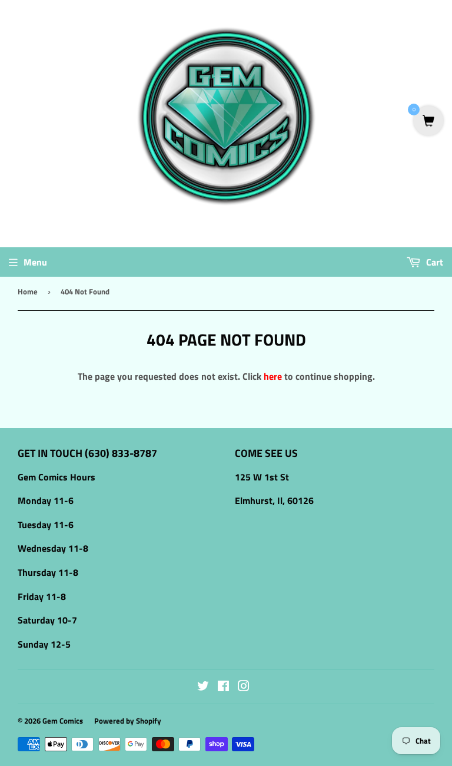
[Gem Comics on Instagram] (244, 687)
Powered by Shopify (127, 721)
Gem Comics (62, 721)
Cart (433, 262)
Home (28, 291)
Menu (35, 262)
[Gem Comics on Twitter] (203, 687)
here (273, 376)
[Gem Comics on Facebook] (223, 687)
